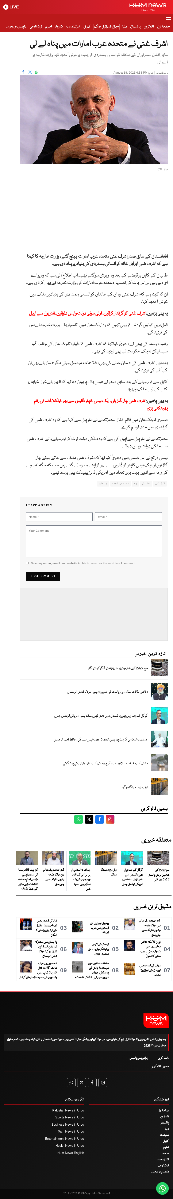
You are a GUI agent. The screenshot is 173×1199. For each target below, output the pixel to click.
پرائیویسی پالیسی (139, 1058)
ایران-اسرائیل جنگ (105, 26)
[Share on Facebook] (23, 72)
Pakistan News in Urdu (68, 1110)
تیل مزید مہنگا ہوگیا (135, 787)
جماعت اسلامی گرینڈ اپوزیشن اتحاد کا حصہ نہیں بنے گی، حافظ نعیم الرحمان (101, 739)
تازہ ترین (149, 26)
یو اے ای (103, 483)
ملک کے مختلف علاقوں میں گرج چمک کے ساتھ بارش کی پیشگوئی (105, 763)
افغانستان (146, 483)
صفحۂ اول (163, 26)
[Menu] (168, 19)
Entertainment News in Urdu (64, 1138)
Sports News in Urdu (69, 1117)
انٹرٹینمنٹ (73, 26)
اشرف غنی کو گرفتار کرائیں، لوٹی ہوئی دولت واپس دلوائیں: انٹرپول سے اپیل (87, 313)
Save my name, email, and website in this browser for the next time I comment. (83, 563)
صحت (165, 1153)
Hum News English (70, 1152)
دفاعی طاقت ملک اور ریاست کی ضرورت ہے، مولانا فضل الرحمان (107, 692)
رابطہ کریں (163, 1058)
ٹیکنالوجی (36, 26)
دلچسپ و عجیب (16, 26)
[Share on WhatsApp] (37, 72)
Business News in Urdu (67, 1124)
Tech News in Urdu (71, 1131)
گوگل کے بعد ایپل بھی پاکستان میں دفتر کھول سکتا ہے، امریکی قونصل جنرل (101, 716)
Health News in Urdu (69, 1145)
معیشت (164, 1135)
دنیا (124, 26)
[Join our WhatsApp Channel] (162, 1188)
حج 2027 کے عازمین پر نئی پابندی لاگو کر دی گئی (117, 668)
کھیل (87, 26)
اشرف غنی (160, 483)
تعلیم (48, 26)
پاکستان (135, 26)
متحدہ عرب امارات (120, 483)
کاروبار (59, 26)
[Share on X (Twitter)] (30, 72)
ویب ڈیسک (162, 73)
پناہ (135, 483)
